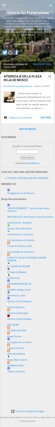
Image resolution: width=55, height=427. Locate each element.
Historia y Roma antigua (19, 319)
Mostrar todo (42, 64)
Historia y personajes (18, 313)
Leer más (45, 117)
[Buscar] (51, 6)
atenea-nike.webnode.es (19, 228)
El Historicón (13, 278)
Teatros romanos (16, 371)
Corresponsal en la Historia (21, 240)
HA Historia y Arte (16, 295)
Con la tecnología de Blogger (29, 411)
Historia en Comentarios (19, 301)
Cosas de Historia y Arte (19, 246)
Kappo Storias (14, 336)
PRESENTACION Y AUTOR (27, 44)
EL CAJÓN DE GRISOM (18, 266)
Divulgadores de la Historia (20, 193)
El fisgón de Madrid (16, 272)
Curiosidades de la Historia (20, 252)
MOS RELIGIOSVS (16, 354)
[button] (49, 77)
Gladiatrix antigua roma (18, 289)
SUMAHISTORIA (15, 365)
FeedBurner (34, 163)
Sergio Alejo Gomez (17, 359)
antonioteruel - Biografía (19, 222)
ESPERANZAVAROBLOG (19, 284)
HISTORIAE (12, 324)
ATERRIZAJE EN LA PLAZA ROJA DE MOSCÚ (23, 78)
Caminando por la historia (20, 234)
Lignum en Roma (15, 348)
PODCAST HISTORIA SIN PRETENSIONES (27, 178)
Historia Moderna (16, 307)
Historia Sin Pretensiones (27, 13)
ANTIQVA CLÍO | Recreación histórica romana (30, 216)
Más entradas (27, 129)
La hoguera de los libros (19, 342)
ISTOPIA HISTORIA (16, 330)
